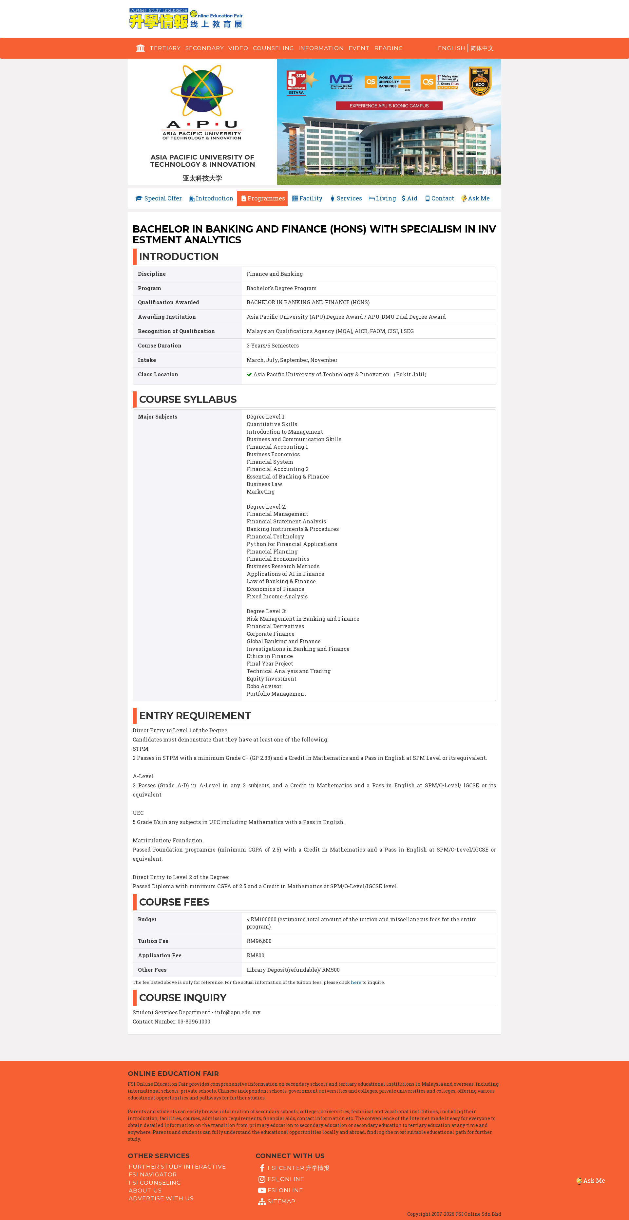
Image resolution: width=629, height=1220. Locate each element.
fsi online (285, 1190)
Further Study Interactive (177, 1166)
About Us (145, 1190)
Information (321, 48)
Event (359, 48)
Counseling (273, 48)
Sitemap (281, 1201)
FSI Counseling (155, 1182)
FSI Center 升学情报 (299, 1167)
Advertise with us (161, 1198)
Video (238, 48)
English (452, 48)
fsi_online (286, 1179)
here (356, 982)
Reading (388, 48)
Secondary (204, 48)
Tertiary (165, 48)
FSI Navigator (153, 1174)
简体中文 (482, 48)
